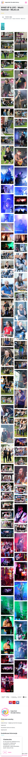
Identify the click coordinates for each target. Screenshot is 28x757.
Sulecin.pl (3, 725)
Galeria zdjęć (8, 17)
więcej (9, 752)
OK (5, 752)
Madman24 (4, 730)
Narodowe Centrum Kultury (8, 727)
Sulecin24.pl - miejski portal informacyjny (11, 723)
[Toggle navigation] (26, 2)
